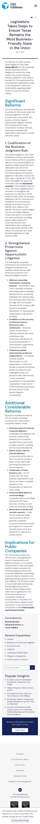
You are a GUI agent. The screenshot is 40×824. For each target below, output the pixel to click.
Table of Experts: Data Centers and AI (20, 689)
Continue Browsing (20, 820)
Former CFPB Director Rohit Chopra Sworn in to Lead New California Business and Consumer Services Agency (21, 711)
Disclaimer (20, 754)
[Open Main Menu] (35, 6)
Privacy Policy (20, 765)
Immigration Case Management (20, 781)
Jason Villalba (11, 627)
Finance (10, 639)
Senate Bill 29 (11, 67)
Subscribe (20, 770)
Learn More (20, 730)
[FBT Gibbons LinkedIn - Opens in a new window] (20, 790)
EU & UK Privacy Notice (20, 759)
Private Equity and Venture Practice (19, 608)
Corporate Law (13, 646)
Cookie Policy (27, 816)
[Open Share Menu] (32, 17)
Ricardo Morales (12, 622)
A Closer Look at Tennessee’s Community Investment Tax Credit (19, 682)
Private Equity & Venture (17, 659)
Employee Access (20, 776)
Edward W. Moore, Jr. (14, 625)
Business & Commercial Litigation (21, 642)
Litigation (11, 649)
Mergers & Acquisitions (16, 656)
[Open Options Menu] (36, 17)
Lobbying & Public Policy (17, 652)
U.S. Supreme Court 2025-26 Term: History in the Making (19, 694)
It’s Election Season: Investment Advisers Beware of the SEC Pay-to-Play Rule (21, 701)
